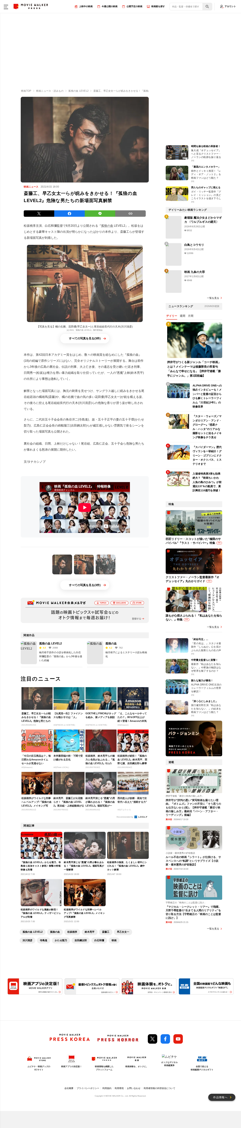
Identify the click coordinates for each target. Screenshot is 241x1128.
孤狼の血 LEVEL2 (50, 643)
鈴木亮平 (90, 931)
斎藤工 (105, 931)
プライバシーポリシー (88, 1088)
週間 (182, 315)
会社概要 (68, 1088)
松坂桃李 (72, 931)
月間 (190, 315)
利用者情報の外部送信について (159, 1088)
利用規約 (106, 1088)
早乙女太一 (123, 931)
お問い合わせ (133, 1088)
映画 (114, 940)
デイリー (171, 315)
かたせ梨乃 (61, 940)
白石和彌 (99, 940)
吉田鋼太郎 (81, 940)
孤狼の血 (107, 225)
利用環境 (119, 1088)
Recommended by (125, 817)
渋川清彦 (27, 940)
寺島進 (43, 940)
